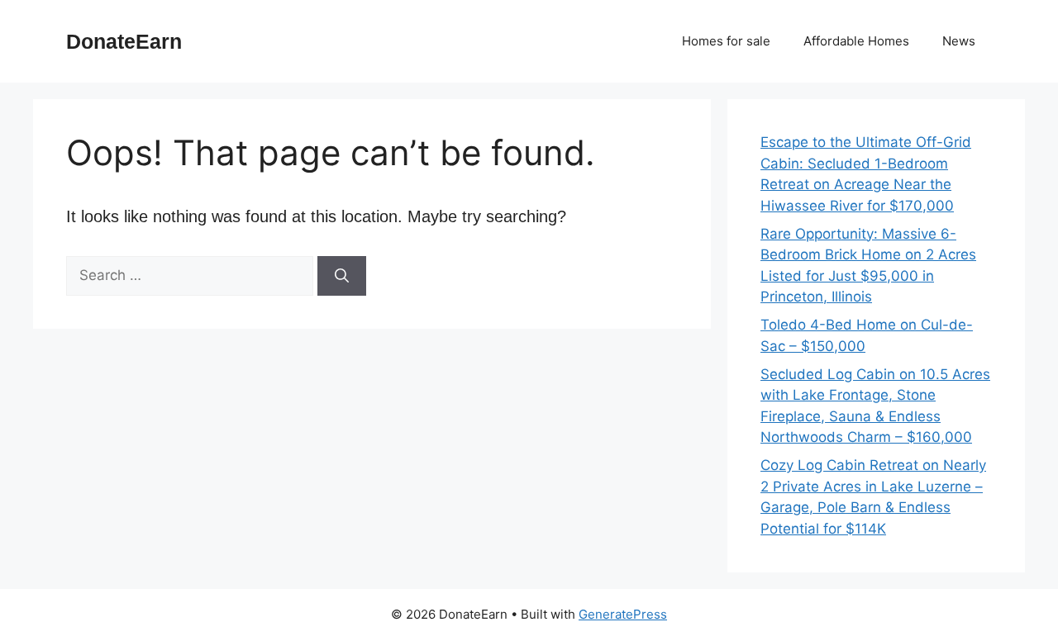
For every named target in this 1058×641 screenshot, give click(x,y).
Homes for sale (726, 41)
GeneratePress (623, 614)
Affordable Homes (856, 41)
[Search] (341, 276)
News (958, 41)
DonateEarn (124, 41)
